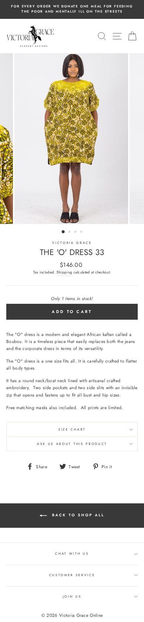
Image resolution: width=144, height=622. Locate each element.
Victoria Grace (72, 242)
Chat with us (72, 553)
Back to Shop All (77, 515)
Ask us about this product (72, 443)
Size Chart (72, 429)
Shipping (64, 272)
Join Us (72, 596)
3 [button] (76, 232)
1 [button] (63, 232)
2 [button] (70, 232)
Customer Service (72, 574)
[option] (72, 9)
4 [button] (82, 232)
